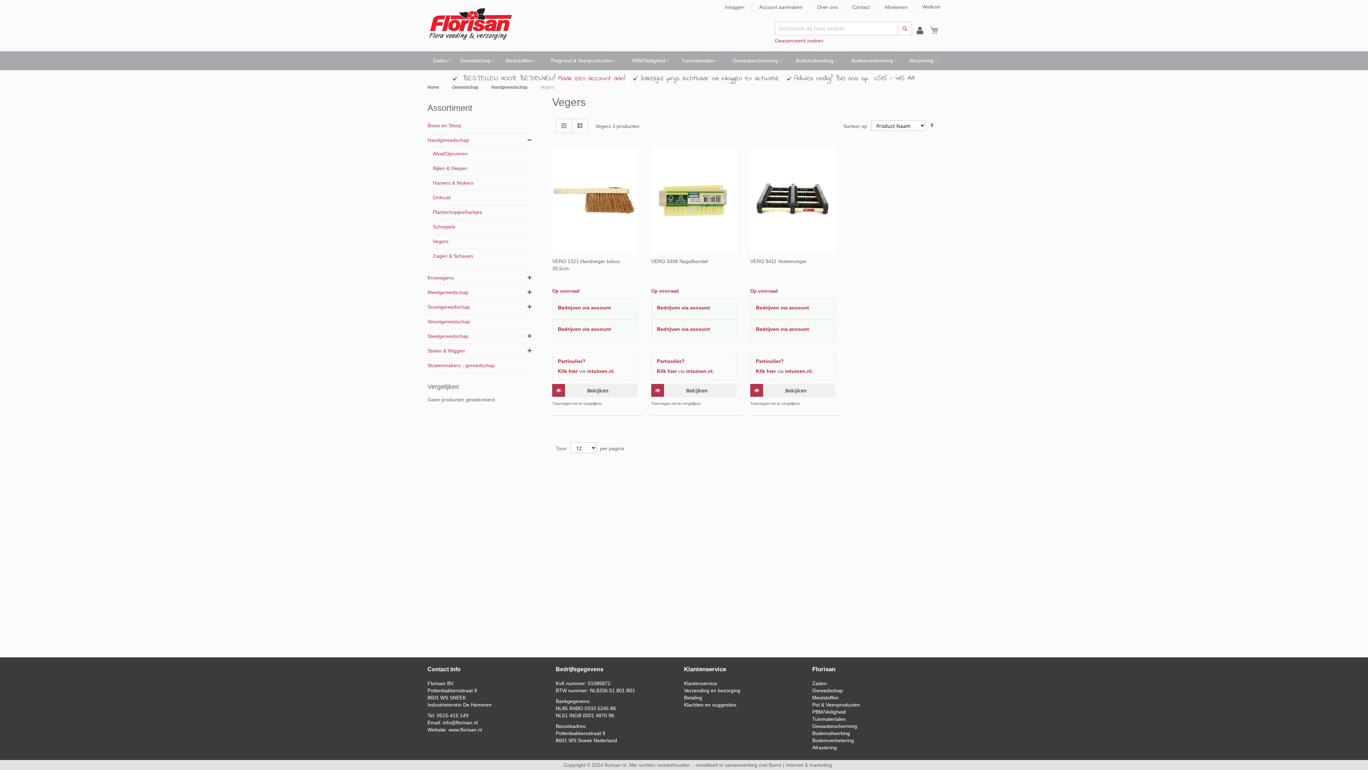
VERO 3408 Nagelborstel (679, 261)
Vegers (441, 241)
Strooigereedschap (449, 321)
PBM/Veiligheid (829, 712)
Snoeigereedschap (449, 307)
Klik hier (568, 371)
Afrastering (824, 747)
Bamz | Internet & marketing (800, 765)
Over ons (827, 7)
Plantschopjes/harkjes (457, 212)
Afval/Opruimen (450, 153)
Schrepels (444, 227)
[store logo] (470, 24)
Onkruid (442, 197)
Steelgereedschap (448, 336)
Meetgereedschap (448, 292)
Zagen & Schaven (453, 256)
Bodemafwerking (831, 733)
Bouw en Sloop (444, 125)
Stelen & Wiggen (446, 351)
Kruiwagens (441, 278)
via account (596, 307)
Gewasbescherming (834, 726)
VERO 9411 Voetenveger (778, 261)
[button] (631, 403)
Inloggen (735, 7)
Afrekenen (896, 7)
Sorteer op (855, 126)
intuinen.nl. (601, 371)
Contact (861, 7)
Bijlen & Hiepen (450, 168)
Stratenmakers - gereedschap (461, 365)
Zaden (819, 683)
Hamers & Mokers (453, 183)
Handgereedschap (510, 87)
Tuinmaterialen (829, 719)
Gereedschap (466, 87)
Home (434, 87)
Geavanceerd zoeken (799, 40)
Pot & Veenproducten (836, 705)
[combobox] (843, 28)
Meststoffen (825, 697)
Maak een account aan (591, 78)
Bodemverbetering (833, 740)
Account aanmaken (781, 7)
